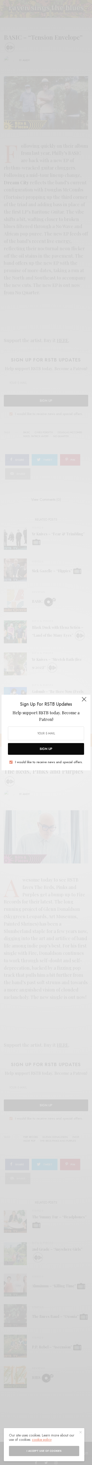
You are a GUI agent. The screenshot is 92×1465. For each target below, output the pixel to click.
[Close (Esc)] (84, 701)
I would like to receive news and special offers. (49, 762)
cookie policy (42, 1439)
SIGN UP (46, 749)
